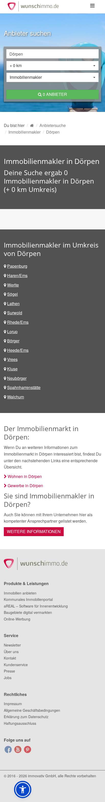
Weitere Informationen (34, 531)
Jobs (7, 677)
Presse (9, 671)
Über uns (11, 651)
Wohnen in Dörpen (25, 476)
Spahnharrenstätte (24, 387)
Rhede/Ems (18, 322)
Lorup (12, 331)
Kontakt (10, 658)
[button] (22, 789)
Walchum (15, 397)
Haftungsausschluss (20, 723)
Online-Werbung (17, 619)
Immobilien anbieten (20, 593)
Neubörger (17, 378)
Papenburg (17, 266)
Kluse (12, 369)
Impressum (13, 703)
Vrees (12, 359)
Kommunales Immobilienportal (28, 599)
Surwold (14, 313)
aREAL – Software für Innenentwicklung (36, 606)
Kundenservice (16, 664)
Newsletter (12, 645)
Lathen (13, 303)
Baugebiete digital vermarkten (28, 612)
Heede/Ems (18, 350)
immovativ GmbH (42, 775)
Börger (13, 341)
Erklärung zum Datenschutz (26, 716)
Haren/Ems (17, 275)
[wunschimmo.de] (32, 125)
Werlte (13, 285)
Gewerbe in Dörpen (25, 485)
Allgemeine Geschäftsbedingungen (32, 710)
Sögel (12, 294)
